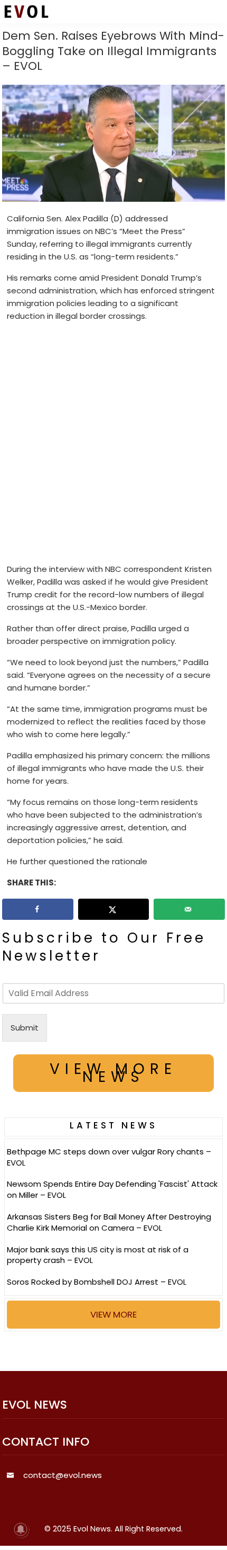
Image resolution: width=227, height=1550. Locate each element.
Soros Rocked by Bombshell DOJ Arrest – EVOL (96, 1281)
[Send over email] (189, 909)
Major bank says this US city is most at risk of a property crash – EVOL (97, 1255)
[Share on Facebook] (37, 909)
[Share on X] (113, 909)
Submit (25, 1027)
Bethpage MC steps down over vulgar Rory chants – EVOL (109, 1157)
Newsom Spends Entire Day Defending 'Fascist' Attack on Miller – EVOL (112, 1189)
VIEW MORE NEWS (113, 1073)
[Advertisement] (113, 445)
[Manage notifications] (20, 1529)
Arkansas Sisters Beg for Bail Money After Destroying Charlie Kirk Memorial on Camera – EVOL (109, 1222)
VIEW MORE (113, 1314)
